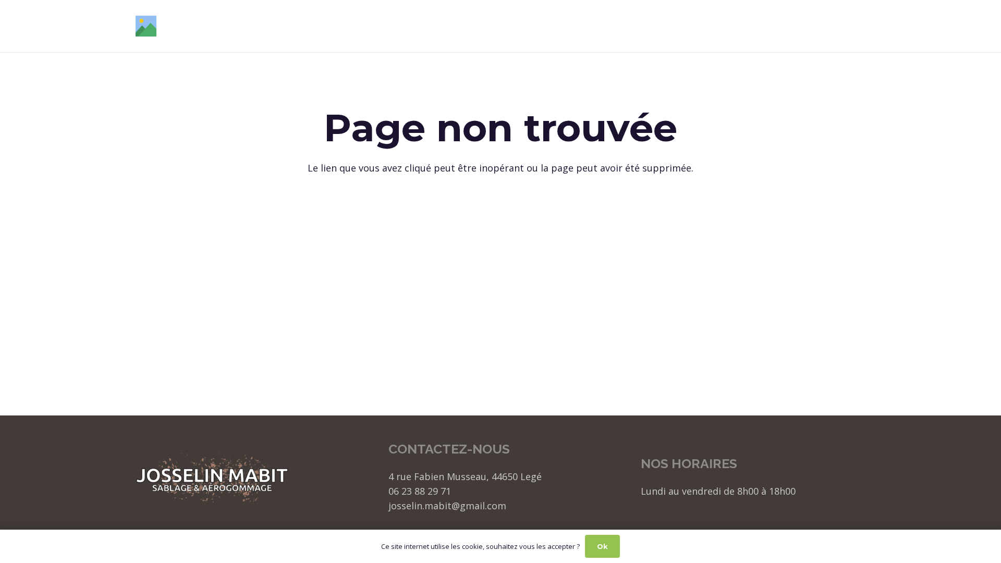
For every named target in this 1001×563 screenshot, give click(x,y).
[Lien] (146, 26)
